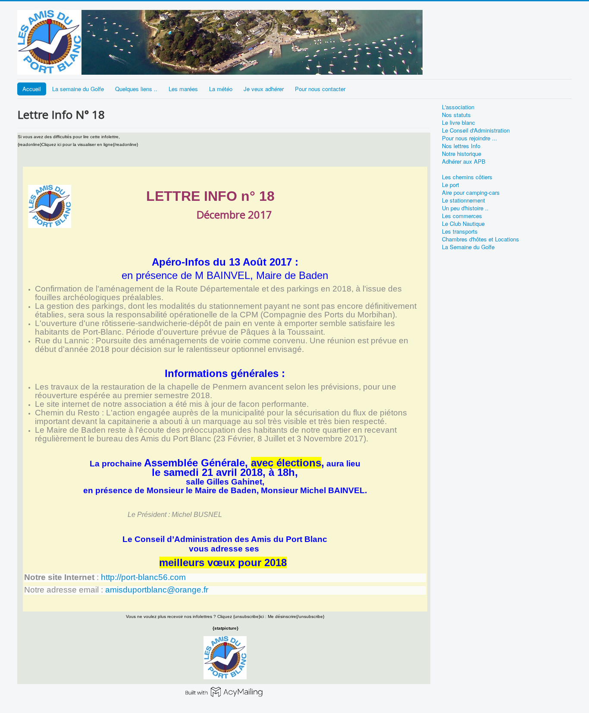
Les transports (460, 231)
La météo (220, 89)
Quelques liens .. (136, 89)
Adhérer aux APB (464, 161)
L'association (458, 107)
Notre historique (461, 154)
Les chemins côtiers (467, 177)
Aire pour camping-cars (471, 192)
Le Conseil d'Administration (476, 130)
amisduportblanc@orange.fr (156, 589)
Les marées (183, 89)
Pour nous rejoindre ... (469, 138)
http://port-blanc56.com (143, 577)
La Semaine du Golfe (468, 247)
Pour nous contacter (320, 89)
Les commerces (462, 216)
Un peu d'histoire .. (465, 208)
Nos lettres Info (461, 146)
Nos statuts (456, 115)
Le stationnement (463, 200)
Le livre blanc (458, 123)
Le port (450, 185)
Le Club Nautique (463, 224)
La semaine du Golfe (78, 89)
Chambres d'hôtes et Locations (480, 239)
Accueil (31, 89)
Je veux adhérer (264, 89)
